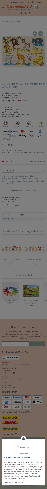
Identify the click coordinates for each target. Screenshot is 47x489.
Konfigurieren (24, 453)
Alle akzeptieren (24, 447)
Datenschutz (18, 482)
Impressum (7, 482)
